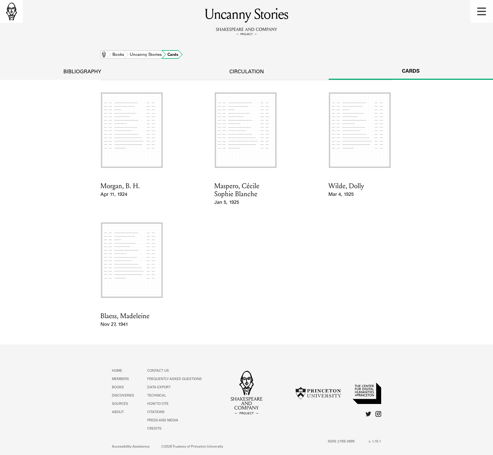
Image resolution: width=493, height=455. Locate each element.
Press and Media (162, 420)
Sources (120, 404)
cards (411, 71)
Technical (156, 395)
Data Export (159, 387)
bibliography (82, 72)
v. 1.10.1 (375, 441)
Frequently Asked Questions (174, 379)
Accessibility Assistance (131, 446)
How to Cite (158, 404)
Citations (156, 412)
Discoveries (123, 395)
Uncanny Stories (146, 55)
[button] (481, 11)
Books (118, 55)
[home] (11, 11)
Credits (154, 428)
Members (120, 379)
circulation (246, 72)
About (118, 412)
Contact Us (158, 371)
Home (104, 55)
